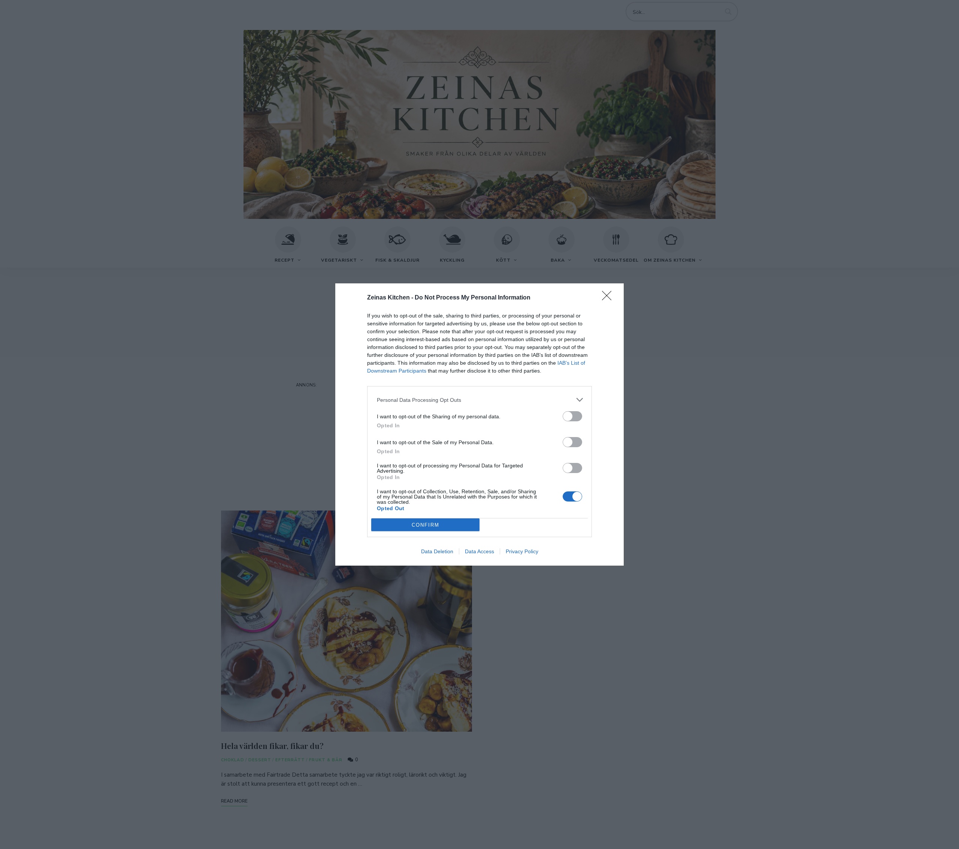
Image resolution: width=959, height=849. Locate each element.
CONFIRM (425, 525)
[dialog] (479, 424)
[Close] (609, 298)
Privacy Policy (522, 551)
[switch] (572, 416)
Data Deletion (437, 551)
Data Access (479, 551)
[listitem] (479, 400)
